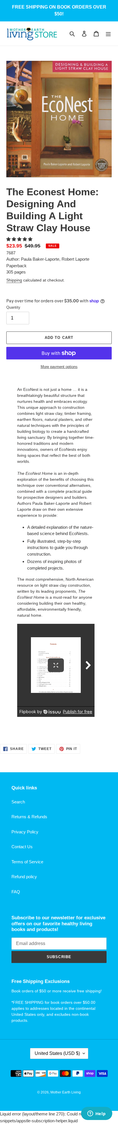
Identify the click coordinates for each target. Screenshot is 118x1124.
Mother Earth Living (65, 1092)
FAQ (15, 891)
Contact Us (22, 846)
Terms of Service (27, 861)
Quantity (13, 307)
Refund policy (24, 876)
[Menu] (108, 33)
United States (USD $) (57, 1053)
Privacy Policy (24, 831)
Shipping (14, 280)
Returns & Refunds (29, 816)
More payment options (59, 367)
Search (18, 801)
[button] (20, 239)
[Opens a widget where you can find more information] (96, 1114)
